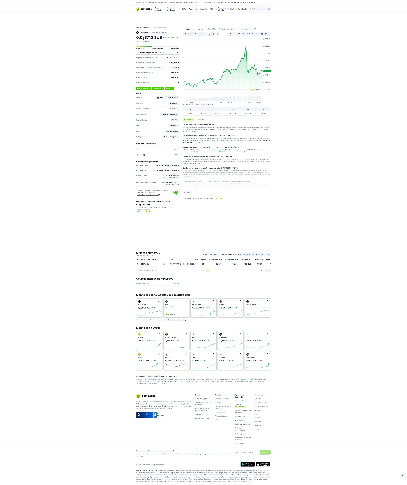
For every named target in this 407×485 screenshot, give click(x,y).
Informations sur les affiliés (144, 255)
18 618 (145, 2)
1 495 (165, 2)
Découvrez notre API (207, 104)
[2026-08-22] (262, 33)
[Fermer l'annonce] (186, 302)
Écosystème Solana (260, 186)
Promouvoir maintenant (176, 320)
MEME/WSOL (174, 264)
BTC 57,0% (229, 2)
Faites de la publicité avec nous (147, 195)
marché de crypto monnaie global (194, 186)
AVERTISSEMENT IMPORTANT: (147, 470)
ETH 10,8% (237, 2)
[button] (173, 103)
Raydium (204, 129)
